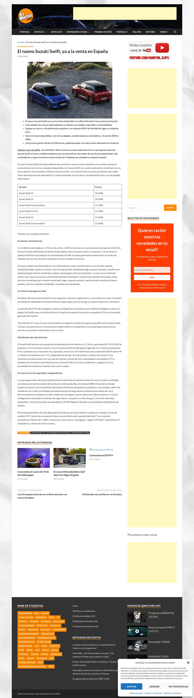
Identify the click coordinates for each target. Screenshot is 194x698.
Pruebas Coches (103, 32)
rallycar (45, 650)
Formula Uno (42, 625)
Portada (24, 32)
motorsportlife (59, 629)
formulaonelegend (26, 625)
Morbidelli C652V (159, 656)
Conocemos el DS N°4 (101, 455)
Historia (150, 32)
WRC (51, 666)
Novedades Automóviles (58, 433)
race (36, 646)
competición (41, 617)
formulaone (46, 621)
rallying (44, 654)
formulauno (55, 625)
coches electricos (26, 617)
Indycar (22, 629)
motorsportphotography (28, 634)
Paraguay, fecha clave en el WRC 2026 (91, 678)
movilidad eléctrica (27, 638)
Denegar (154, 686)
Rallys (21, 658)
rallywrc (30, 658)
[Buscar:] (152, 208)
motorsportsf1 (47, 634)
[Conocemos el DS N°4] (101, 450)
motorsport (45, 629)
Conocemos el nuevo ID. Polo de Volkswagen (33, 473)
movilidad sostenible (46, 638)
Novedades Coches (77, 32)
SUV (51, 658)
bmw (36, 613)
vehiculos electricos (27, 662)
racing (44, 646)
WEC (40, 662)
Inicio (75, 605)
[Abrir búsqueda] (175, 32)
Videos (163, 32)
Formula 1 (122, 32)
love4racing (33, 629)
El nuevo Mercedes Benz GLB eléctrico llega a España (69, 473)
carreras (44, 613)
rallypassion (56, 654)
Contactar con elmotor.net (85, 626)
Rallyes (137, 32)
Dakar (51, 617)
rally (37, 650)
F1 (58, 617)
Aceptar (131, 686)
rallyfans (34, 654)
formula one (59, 621)
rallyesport (23, 654)
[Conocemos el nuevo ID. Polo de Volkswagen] (33, 458)
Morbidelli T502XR (159, 641)
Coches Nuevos (38, 433)
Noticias (39, 32)
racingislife (54, 646)
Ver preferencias (178, 686)
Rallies (29, 650)
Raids (21, 650)
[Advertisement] (125, 13)
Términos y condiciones (153, 693)
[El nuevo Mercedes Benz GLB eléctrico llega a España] (70, 458)
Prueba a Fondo (43, 642)
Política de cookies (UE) (84, 616)
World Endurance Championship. (32, 666)
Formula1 (34, 621)
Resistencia (42, 658)
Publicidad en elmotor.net (85, 621)
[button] (188, 662)
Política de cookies (136, 693)
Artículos (56, 32)
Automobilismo (25, 613)
